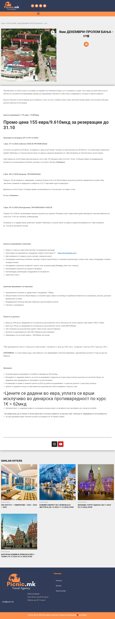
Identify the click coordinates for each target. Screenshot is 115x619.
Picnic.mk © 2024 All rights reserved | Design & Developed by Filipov (57, 615)
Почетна (59, 581)
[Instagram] (32, 5)
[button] (38, 13)
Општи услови (61, 591)
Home (3, 23)
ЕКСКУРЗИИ (11, 23)
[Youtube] (36, 5)
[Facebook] (40, 5)
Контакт (59, 586)
